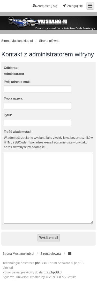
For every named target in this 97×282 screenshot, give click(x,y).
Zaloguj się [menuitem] (75, 6)
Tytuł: (8, 115)
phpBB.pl (55, 272)
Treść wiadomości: (18, 132)
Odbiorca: (11, 68)
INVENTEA (53, 277)
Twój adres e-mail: (17, 82)
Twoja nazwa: (13, 98)
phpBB (40, 263)
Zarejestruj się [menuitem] (47, 6)
